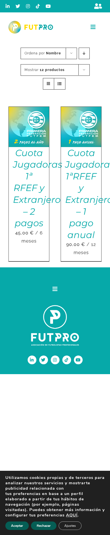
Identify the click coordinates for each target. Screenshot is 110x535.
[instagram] (28, 6)
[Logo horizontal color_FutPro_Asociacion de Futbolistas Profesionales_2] (30, 23)
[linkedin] (8, 6)
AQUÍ (72, 515)
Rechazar (44, 525)
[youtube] (48, 6)
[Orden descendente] (84, 53)
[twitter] (18, 6)
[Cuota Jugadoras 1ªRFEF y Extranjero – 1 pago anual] (81, 110)
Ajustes (70, 525)
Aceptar (17, 525)
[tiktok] (38, 6)
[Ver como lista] (59, 83)
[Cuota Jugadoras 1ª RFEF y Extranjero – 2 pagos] (29, 110)
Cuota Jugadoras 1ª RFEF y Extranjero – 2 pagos (37, 188)
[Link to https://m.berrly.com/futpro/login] (98, 6)
